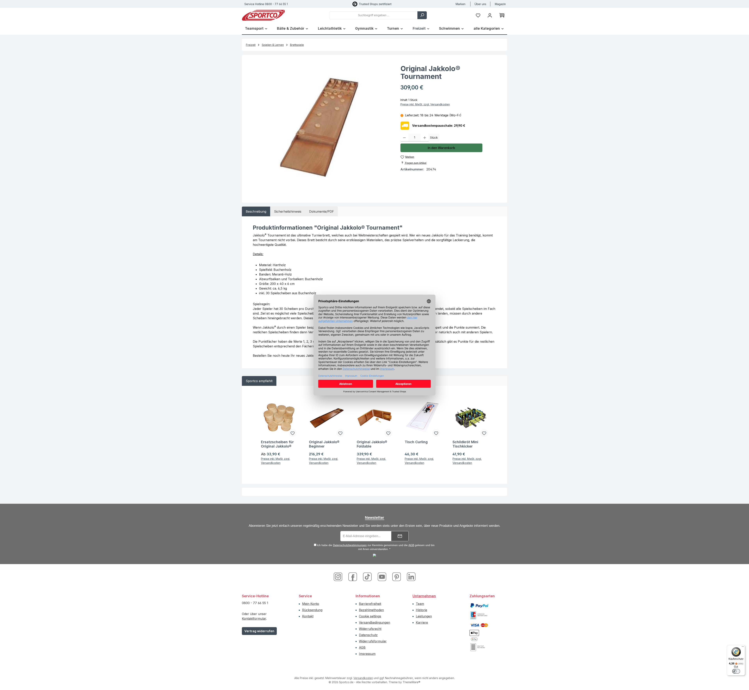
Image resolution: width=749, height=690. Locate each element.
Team (420, 604)
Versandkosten (363, 678)
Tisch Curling (416, 442)
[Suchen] (422, 15)
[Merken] (292, 433)
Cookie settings (370, 616)
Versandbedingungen (374, 622)
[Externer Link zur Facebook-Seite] (353, 577)
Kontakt (307, 616)
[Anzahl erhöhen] (425, 138)
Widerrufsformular (373, 641)
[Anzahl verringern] (404, 138)
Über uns (480, 4)
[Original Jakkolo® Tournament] (319, 127)
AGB (411, 545)
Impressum (367, 654)
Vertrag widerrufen (259, 631)
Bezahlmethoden (371, 610)
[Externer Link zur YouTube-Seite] (382, 577)
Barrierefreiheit (370, 604)
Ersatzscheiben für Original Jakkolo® (277, 444)
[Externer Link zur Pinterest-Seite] (397, 577)
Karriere (422, 622)
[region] (319, 127)
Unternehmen (424, 596)
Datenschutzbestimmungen (350, 545)
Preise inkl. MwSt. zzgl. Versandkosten (425, 104)
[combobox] (373, 15)
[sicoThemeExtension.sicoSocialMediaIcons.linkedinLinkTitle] (410, 577)
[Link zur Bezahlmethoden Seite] (479, 605)
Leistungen (424, 616)
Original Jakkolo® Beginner (324, 444)
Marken (460, 4)
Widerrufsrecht (370, 629)
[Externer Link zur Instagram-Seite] (339, 577)
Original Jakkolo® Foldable (372, 444)
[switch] (736, 671)
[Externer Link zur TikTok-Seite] (367, 577)
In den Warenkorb (441, 148)
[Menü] (742, 647)
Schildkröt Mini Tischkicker (465, 444)
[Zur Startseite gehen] (263, 15)
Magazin (500, 4)
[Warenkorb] (502, 15)
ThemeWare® (411, 682)
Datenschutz (368, 635)
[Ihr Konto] (490, 15)
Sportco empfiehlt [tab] (259, 381)
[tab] (256, 211)
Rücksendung (312, 610)
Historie (421, 610)
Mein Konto (310, 604)
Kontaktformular (254, 618)
